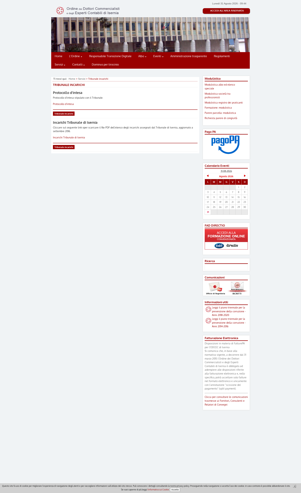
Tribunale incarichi (63, 113)
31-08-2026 (226, 171)
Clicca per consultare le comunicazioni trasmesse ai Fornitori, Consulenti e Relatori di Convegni (226, 400)
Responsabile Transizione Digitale (110, 56)
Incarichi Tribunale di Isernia (75, 122)
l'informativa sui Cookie (158, 489)
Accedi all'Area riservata (227, 10)
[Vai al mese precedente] (208, 176)
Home (58, 56)
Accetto (175, 489)
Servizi (81, 78)
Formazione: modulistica (218, 107)
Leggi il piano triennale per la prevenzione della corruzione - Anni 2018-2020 (229, 311)
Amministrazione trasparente (188, 56)
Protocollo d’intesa (67, 93)
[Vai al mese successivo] (245, 176)
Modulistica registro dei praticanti (224, 102)
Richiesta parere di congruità (221, 118)
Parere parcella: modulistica (220, 112)
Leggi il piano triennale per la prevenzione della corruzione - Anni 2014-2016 (229, 322)
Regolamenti (222, 56)
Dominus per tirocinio (105, 64)
